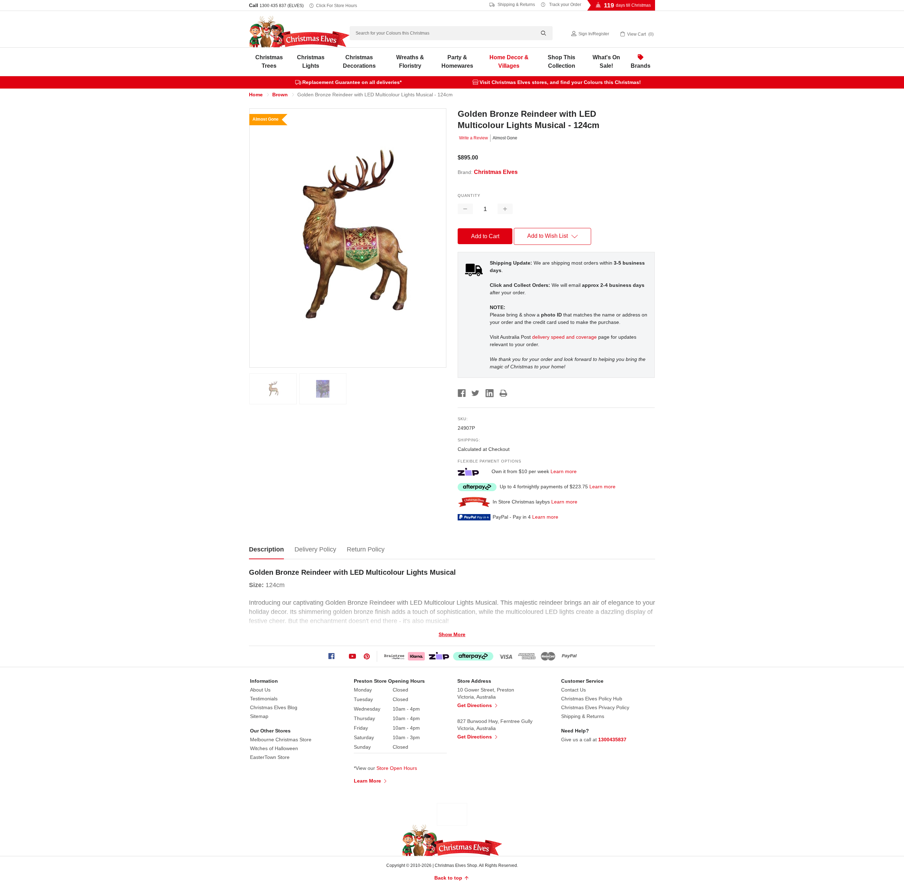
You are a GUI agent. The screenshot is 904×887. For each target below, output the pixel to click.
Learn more (564, 471)
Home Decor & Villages (509, 61)
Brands (640, 66)
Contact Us (573, 690)
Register (601, 33)
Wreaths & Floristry (410, 61)
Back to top (449, 878)
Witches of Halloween (274, 748)
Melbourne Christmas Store (280, 739)
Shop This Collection (561, 61)
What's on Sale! (606, 61)
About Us (260, 690)
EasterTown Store (270, 757)
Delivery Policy (315, 549)
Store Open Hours (396, 768)
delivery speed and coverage (564, 337)
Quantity (469, 195)
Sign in (585, 33)
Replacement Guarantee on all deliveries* (352, 82)
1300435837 (612, 739)
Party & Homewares (457, 61)
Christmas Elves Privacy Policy (595, 707)
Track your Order (564, 4)
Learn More (368, 781)
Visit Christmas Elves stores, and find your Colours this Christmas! (560, 82)
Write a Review (473, 137)
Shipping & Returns (515, 4)
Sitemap (259, 716)
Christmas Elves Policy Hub (591, 698)
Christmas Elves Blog (273, 707)
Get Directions (475, 705)
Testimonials (264, 698)
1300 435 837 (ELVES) (282, 5)
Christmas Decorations (359, 61)
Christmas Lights (311, 61)
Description (266, 549)
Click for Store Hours (336, 5)
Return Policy (366, 549)
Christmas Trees (269, 61)
